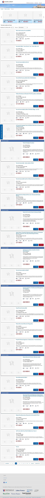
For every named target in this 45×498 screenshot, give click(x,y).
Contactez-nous (22, 497)
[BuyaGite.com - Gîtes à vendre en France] (7, 493)
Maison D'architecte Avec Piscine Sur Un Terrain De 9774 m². (28, 415)
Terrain (17, 446)
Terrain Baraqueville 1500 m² (21, 377)
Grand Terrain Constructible (21, 308)
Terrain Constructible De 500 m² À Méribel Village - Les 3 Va (27, 109)
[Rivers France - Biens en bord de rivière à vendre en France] (16, 493)
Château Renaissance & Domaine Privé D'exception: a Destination (28, 93)
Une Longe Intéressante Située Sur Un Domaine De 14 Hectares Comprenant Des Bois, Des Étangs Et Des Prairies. (33, 396)
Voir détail (35, 42)
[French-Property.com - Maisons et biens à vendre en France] (9, 489)
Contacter (41, 42)
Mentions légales (28, 497)
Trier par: (16, 27)
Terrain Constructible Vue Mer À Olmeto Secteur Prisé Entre (28, 178)
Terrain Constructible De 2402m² (22, 270)
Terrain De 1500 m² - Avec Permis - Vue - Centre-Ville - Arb (27, 46)
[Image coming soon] (4, 174)
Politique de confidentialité (36, 497)
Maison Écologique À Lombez (28, 142)
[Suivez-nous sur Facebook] (4, 482)
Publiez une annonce (30, 2)
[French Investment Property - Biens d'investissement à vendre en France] (27, 493)
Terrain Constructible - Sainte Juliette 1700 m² (25, 163)
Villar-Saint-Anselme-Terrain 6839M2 (23, 30)
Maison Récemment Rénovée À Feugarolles (24, 323)
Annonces (36, 2)
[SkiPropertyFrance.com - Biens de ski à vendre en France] (30, 489)
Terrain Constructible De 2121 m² (22, 62)
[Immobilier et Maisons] (7, 2)
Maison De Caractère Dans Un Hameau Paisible (32, 212)
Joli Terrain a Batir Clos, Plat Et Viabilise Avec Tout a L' (26, 430)
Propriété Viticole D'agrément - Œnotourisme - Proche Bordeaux (28, 339)
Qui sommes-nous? (6, 497)
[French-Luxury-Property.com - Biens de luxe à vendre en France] (37, 489)
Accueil (40, 2)
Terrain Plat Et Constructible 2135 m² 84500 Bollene (26, 77)
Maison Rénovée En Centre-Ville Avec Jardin (31, 357)
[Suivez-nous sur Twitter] (6, 482)
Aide (18, 497)
